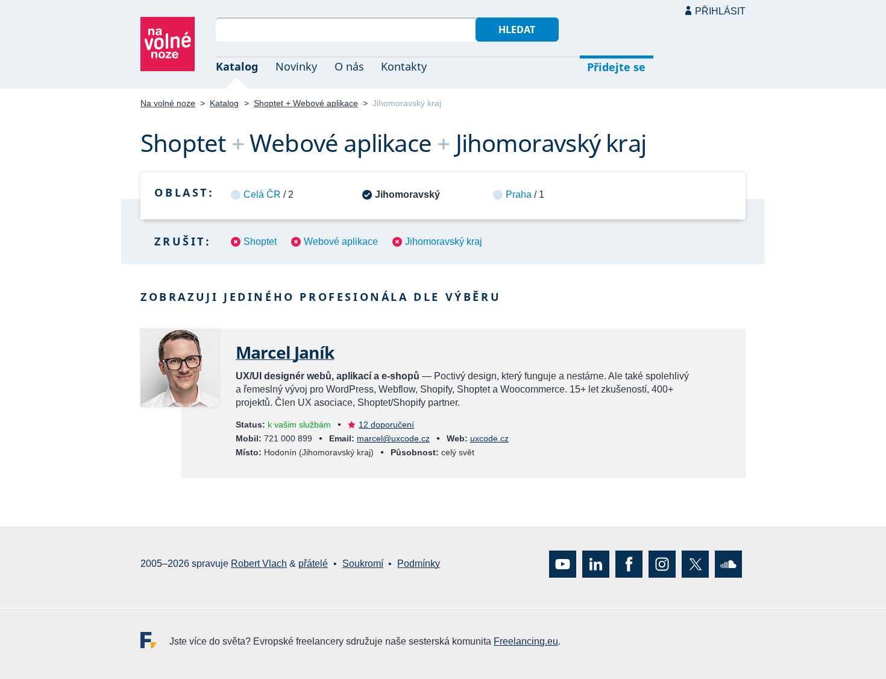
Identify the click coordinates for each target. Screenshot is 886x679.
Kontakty (404, 66)
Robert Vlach (259, 564)
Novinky (296, 66)
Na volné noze (167, 103)
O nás (349, 66)
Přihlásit (720, 11)
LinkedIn (595, 564)
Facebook (629, 564)
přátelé (313, 564)
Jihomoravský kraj (443, 241)
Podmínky (418, 564)
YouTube (562, 564)
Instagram (662, 564)
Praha (519, 194)
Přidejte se (616, 67)
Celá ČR (262, 194)
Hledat (516, 29)
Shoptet (260, 241)
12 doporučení (386, 424)
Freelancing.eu (154, 640)
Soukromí (362, 564)
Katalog (237, 66)
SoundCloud (728, 564)
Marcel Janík (285, 352)
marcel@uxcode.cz (393, 438)
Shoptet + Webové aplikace (306, 103)
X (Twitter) (695, 564)
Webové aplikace (341, 241)
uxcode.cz (489, 438)
